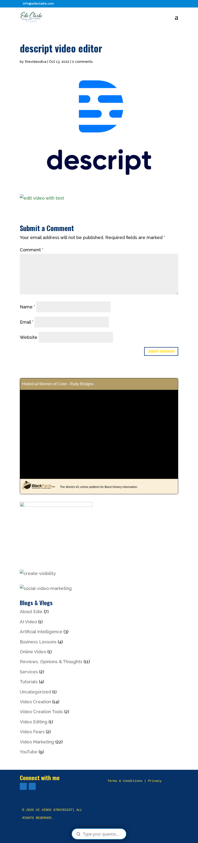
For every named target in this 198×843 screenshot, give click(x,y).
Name (27, 306)
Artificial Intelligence (41, 631)
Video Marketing (37, 741)
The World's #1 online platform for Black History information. (99, 487)
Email (26, 322)
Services (29, 671)
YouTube (28, 751)
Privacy (155, 781)
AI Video (28, 621)
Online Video (33, 651)
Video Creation (35, 701)
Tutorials (29, 681)
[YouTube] (23, 786)
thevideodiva (35, 62)
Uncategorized (35, 691)
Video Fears (32, 731)
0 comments (82, 62)
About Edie (31, 611)
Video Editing (33, 721)
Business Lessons (38, 641)
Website (28, 337)
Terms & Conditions (124, 781)
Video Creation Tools (41, 711)
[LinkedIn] (32, 786)
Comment (31, 249)
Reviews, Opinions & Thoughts (51, 661)
